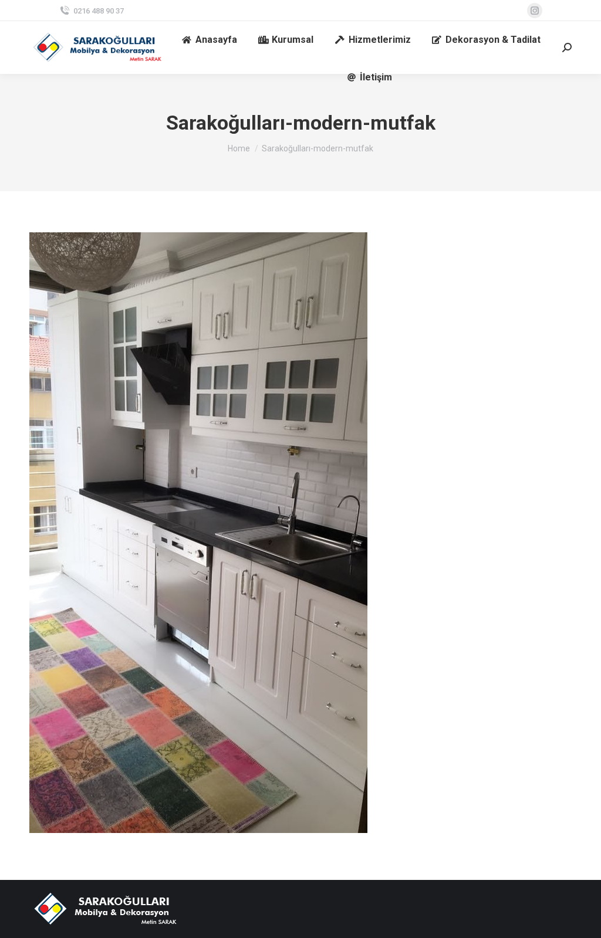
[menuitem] (209, 40)
